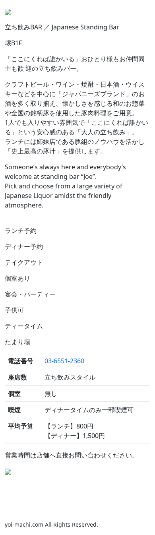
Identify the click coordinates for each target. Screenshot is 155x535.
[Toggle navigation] (139, 11)
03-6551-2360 (64, 361)
